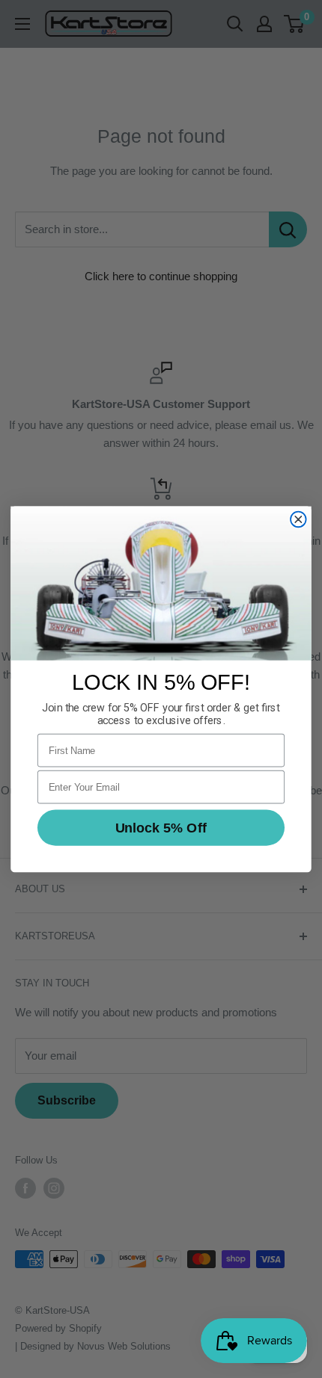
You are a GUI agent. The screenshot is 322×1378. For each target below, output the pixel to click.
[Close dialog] (298, 519)
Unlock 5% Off (161, 827)
